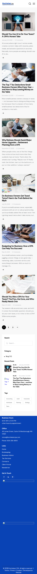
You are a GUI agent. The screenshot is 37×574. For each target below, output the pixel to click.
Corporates (27, 399)
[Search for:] (18, 343)
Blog (7, 356)
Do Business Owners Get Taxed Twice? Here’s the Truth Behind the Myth (17, 198)
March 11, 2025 (6, 305)
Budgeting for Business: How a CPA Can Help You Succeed (17, 247)
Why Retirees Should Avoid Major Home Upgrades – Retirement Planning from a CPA (17, 142)
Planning (18, 402)
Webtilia (18, 573)
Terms (6, 570)
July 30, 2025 (6, 204)
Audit (18, 399)
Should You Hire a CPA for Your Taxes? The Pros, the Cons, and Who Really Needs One (18, 299)
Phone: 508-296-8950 (10, 441)
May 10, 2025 (6, 252)
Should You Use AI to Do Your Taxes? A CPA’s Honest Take (18, 35)
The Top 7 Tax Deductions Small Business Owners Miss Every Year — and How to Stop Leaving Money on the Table (18, 88)
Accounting (9, 399)
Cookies (19, 570)
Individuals (9, 402)
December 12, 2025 (7, 95)
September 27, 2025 (8, 148)
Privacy (12, 570)
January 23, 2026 (7, 40)
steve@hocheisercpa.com (11, 437)
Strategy (27, 402)
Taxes (7, 406)
